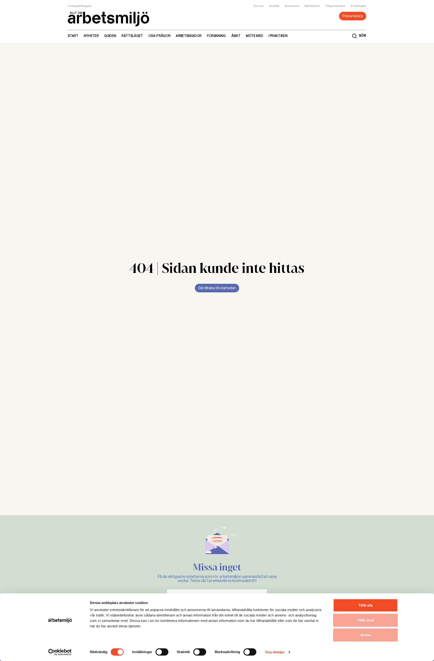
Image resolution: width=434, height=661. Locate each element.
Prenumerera (352, 16)
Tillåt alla (366, 605)
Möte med (254, 36)
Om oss (258, 5)
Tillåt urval (365, 620)
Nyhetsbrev (312, 5)
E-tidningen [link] (358, 5)
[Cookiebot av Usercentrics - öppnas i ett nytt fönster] (60, 652)
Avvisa (365, 635)
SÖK (362, 35)
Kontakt (274, 5)
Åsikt (236, 36)
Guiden (110, 36)
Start (73, 36)
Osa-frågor (160, 36)
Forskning (216, 36)
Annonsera (292, 5)
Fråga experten (335, 5)
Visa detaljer (275, 652)
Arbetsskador (188, 36)
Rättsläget (132, 36)
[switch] (162, 652)
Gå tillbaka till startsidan (217, 288)
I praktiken (278, 36)
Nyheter (91, 36)
